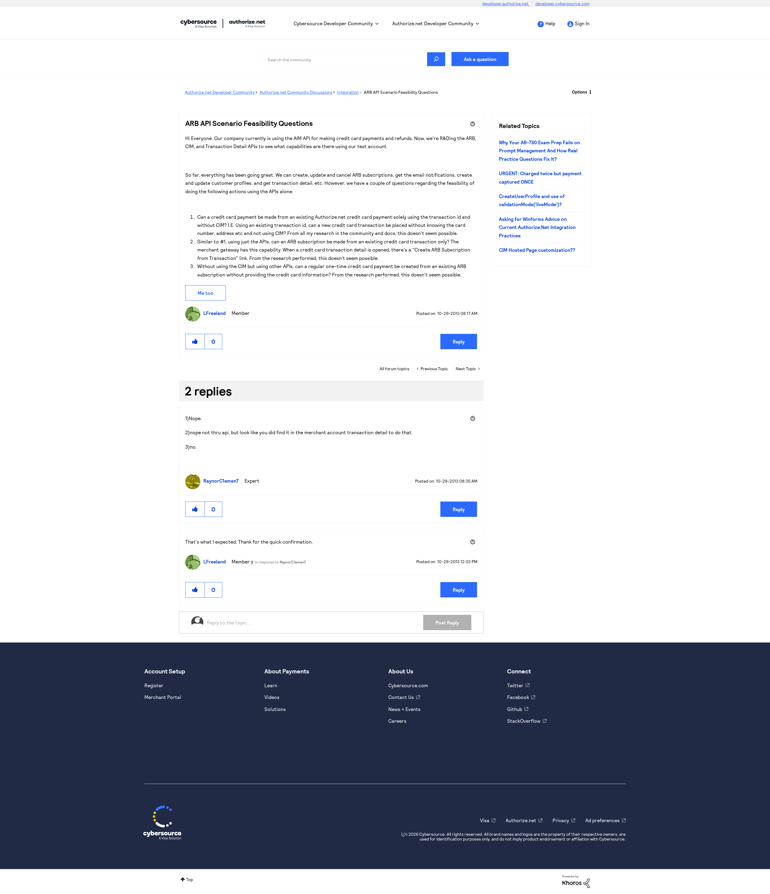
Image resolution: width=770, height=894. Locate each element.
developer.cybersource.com (562, 3)
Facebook (518, 697)
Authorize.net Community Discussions (296, 92)
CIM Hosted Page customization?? (537, 250)
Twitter (515, 685)
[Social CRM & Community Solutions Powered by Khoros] (576, 881)
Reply (459, 341)
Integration (348, 92)
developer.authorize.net (505, 3)
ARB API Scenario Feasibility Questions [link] (401, 92)
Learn (270, 685)
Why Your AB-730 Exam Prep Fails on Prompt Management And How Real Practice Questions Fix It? (539, 150)
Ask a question (480, 59)
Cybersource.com (408, 685)
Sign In (582, 23)
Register (153, 685)
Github (514, 709)
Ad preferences (602, 820)
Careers (397, 721)
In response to (280, 562)
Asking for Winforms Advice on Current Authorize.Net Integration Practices (537, 227)
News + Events (404, 709)
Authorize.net (521, 820)
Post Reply (447, 622)
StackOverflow (524, 721)
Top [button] (189, 879)
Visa (484, 820)
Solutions (275, 709)
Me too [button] (206, 293)
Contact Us (401, 697)
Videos (271, 697)
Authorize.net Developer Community (432, 23)
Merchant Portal (162, 697)
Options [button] (579, 91)
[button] (195, 341)
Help (550, 23)
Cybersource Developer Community (198, 23)
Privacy (561, 820)
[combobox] (353, 59)
